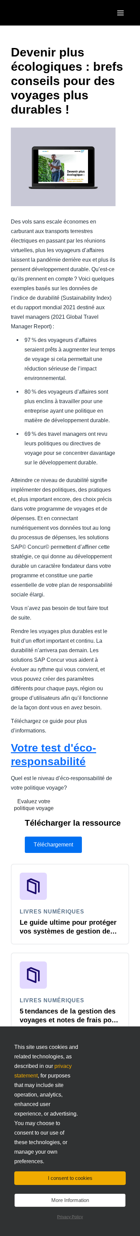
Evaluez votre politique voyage (34, 804)
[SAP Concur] (42, 13)
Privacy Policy (70, 1217)
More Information (70, 1200)
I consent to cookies (70, 1178)
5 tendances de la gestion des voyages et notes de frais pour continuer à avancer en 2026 (69, 1020)
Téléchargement (53, 844)
